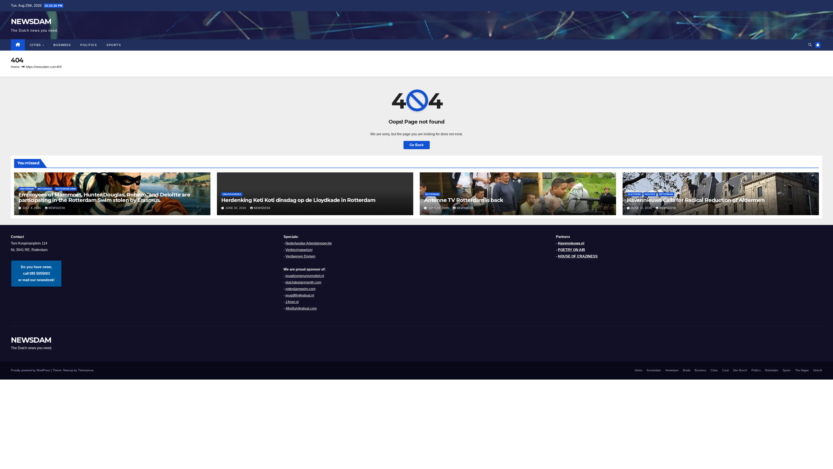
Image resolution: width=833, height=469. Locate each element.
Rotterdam (44, 189)
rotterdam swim (66, 189)
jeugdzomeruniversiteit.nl (304, 276)
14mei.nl (292, 302)
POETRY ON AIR (571, 250)
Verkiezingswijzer (299, 250)
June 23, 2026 (439, 208)
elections (634, 194)
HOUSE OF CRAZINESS (578, 256)
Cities (36, 45)
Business (62, 45)
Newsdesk (57, 208)
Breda (686, 370)
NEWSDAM (31, 21)
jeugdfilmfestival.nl (299, 295)
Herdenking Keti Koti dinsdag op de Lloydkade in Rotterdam (298, 200)
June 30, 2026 (236, 208)
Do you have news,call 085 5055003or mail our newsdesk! (36, 273)
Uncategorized (232, 194)
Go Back (417, 145)
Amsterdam (653, 370)
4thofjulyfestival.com (301, 308)
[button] (810, 45)
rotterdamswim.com (300, 289)
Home (15, 67)
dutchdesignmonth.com (303, 282)
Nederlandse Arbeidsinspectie (308, 243)
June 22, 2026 (642, 208)
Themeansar (85, 370)
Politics (88, 45)
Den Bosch (740, 370)
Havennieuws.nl (571, 243)
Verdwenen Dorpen (300, 256)
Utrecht (817, 370)
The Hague (802, 370)
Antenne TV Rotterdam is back (463, 200)
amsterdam (27, 189)
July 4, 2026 (32, 208)
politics (650, 194)
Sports (113, 45)
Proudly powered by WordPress (31, 370)
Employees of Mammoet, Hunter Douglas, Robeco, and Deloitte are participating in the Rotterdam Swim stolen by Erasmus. (104, 197)
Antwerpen (672, 370)
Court (725, 370)
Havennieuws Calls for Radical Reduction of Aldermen (696, 200)
